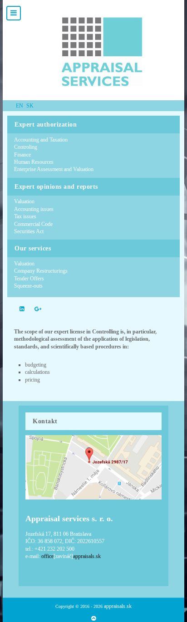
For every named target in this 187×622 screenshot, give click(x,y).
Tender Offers (29, 278)
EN (20, 106)
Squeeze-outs (28, 286)
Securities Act (29, 231)
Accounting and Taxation (41, 140)
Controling (25, 147)
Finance (22, 155)
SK (30, 106)
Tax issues (25, 216)
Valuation (24, 201)
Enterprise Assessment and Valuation (54, 169)
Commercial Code (33, 224)
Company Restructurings (41, 271)
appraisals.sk (118, 606)
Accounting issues (34, 209)
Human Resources (34, 162)
